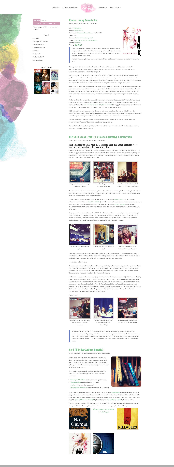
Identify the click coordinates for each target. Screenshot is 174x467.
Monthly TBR (86, 353)
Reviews (102, 8)
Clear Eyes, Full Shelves (40, 41)
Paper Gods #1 (78, 31)
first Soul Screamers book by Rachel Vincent (98, 105)
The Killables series (114, 400)
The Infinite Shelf (38, 57)
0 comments (106, 353)
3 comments (101, 140)
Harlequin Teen (82, 33)
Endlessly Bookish (38, 44)
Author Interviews (70, 8)
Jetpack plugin (38, 27)
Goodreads (77, 43)
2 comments (93, 24)
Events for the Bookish (89, 140)
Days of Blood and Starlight (84, 400)
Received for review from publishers (86, 40)
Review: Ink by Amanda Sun (83, 20)
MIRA (89, 33)
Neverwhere (115, 392)
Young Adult (89, 38)
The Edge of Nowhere (77, 380)
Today (39, 23)
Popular (37, 20)
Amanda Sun (77, 28)
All (55, 23)
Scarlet (72, 385)
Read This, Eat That (94, 202)
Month (50, 23)
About (55, 8)
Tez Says (35, 51)
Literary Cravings (119, 204)
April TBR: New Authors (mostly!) (86, 349)
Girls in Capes (118, 199)
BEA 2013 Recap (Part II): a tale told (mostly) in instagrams (100, 137)
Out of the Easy (75, 382)
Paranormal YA (79, 38)
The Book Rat (37, 54)
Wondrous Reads (38, 60)
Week (44, 23)
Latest (43, 20)
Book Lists (114, 8)
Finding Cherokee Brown (79, 388)
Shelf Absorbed (96, 353)
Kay (72, 24)
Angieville (36, 38)
